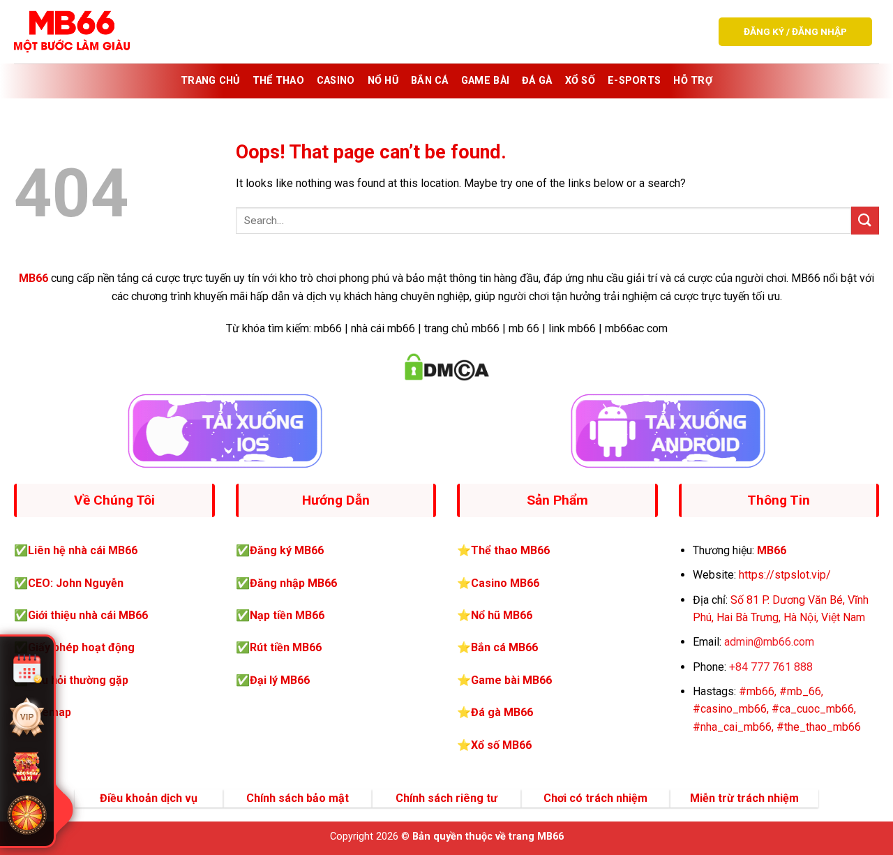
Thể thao (278, 81)
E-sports (634, 81)
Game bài (485, 81)
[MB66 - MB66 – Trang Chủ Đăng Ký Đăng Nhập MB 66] (72, 31)
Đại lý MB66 (280, 680)
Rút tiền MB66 (286, 647)
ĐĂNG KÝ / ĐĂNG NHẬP (795, 31)
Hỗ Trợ (692, 81)
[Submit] (865, 220)
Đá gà (537, 81)
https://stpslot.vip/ (785, 574)
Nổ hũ (383, 81)
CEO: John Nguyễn (75, 583)
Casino (336, 81)
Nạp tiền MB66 (287, 615)
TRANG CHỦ (210, 81)
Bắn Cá (430, 81)
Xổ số (580, 81)
